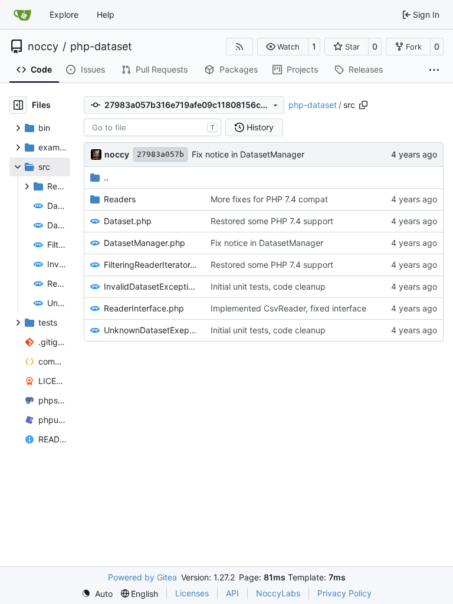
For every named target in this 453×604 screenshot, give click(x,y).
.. (106, 177)
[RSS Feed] (239, 46)
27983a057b (160, 154)
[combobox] (152, 127)
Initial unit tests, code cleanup (268, 286)
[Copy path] (363, 105)
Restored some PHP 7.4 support (272, 221)
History (260, 127)
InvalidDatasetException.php (151, 286)
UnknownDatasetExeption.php (151, 330)
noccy (43, 46)
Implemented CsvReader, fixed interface (288, 308)
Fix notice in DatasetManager (248, 154)
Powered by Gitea (142, 577)
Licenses (192, 593)
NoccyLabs (278, 593)
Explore (64, 14)
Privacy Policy (344, 593)
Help (105, 14)
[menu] (97, 594)
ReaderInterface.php (144, 308)
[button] (282, 46)
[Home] (22, 14)
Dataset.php (128, 221)
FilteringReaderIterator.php (151, 265)
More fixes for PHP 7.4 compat (269, 199)
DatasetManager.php (144, 243)
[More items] (434, 70)
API (232, 593)
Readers (120, 199)
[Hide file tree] (18, 105)
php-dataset (101, 46)
